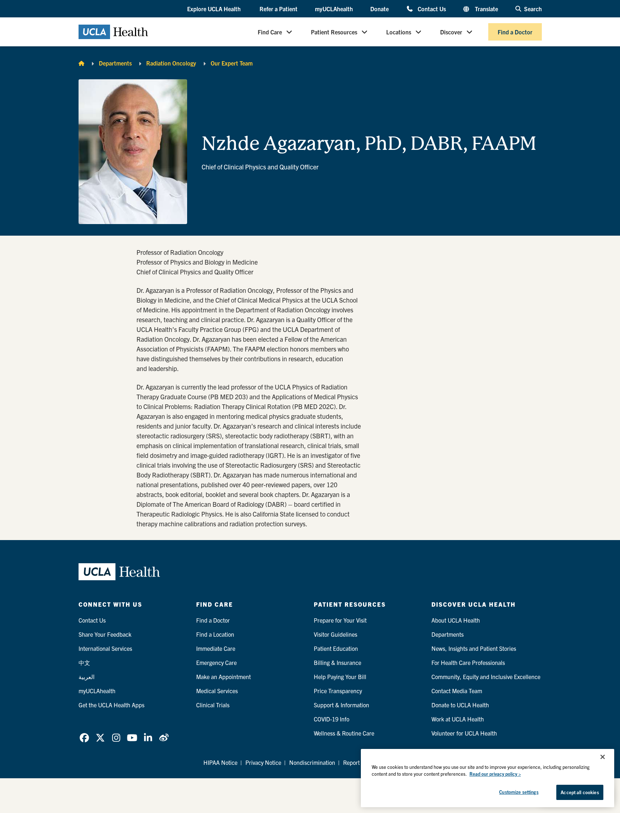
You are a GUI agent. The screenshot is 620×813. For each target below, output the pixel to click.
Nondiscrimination (312, 762)
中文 (84, 662)
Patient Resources (334, 31)
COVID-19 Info (331, 719)
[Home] (81, 63)
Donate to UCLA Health (460, 704)
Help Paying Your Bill (340, 676)
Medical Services (217, 690)
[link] (84, 738)
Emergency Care (216, 662)
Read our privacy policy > (495, 774)
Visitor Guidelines (335, 634)
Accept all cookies (580, 792)
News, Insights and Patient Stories (473, 648)
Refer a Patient (279, 8)
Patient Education (336, 648)
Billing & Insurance (337, 662)
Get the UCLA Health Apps (111, 704)
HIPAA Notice (220, 762)
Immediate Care (215, 648)
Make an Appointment (223, 676)
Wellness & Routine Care (344, 733)
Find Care (270, 31)
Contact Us (432, 8)
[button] (214, 9)
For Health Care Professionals (468, 662)
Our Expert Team (232, 63)
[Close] (603, 757)
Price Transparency (338, 690)
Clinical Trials (212, 704)
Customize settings (518, 792)
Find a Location (215, 634)
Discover (451, 31)
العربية (86, 676)
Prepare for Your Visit (340, 620)
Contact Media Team (456, 690)
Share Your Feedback (105, 634)
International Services (105, 648)
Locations (398, 31)
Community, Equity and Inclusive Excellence (485, 676)
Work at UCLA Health (457, 719)
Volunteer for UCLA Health (464, 733)
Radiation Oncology (171, 63)
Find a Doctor (515, 31)
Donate (379, 8)
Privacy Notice (263, 762)
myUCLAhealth (334, 8)
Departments (115, 63)
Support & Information (341, 704)
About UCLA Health (455, 620)
